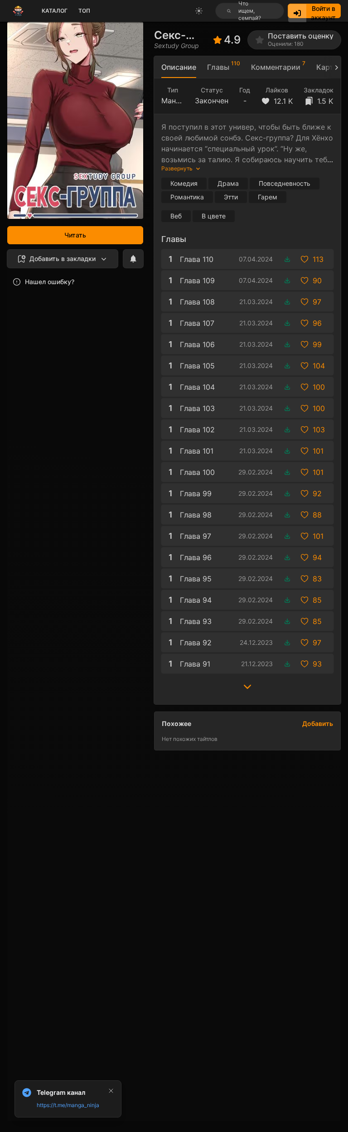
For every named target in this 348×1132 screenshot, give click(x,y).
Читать (75, 235)
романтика (187, 197)
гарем (267, 197)
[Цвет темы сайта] (199, 11)
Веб (176, 216)
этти (231, 197)
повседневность (284, 183)
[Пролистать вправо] (332, 67)
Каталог (55, 10)
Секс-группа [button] (172, 35)
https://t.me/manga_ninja (68, 1105)
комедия (184, 183)
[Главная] (18, 11)
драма (228, 183)
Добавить (317, 723)
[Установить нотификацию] (133, 259)
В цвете (214, 216)
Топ (84, 10)
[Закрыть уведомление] (111, 1090)
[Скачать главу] (287, 259)
